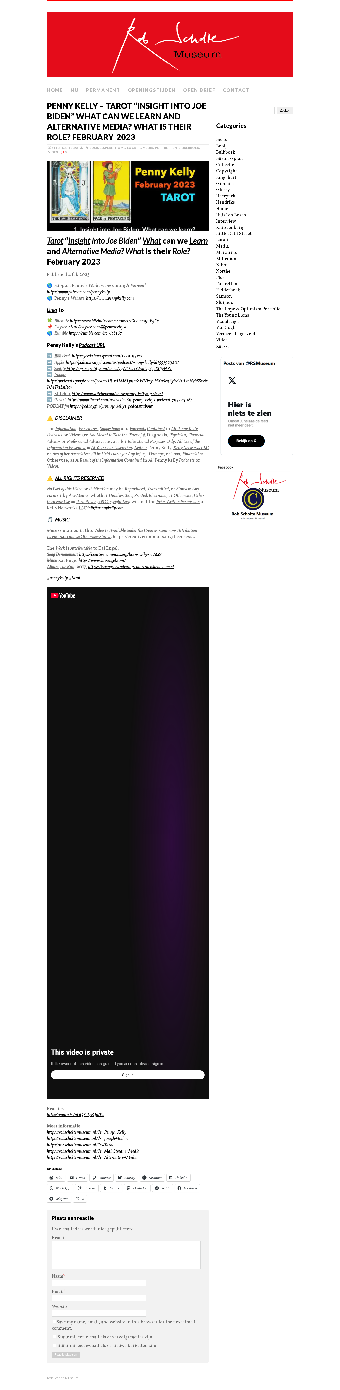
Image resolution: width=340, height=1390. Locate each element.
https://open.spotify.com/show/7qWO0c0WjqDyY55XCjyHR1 (119, 369)
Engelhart (226, 178)
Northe (223, 271)
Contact (236, 90)
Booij (221, 146)
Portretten (166, 148)
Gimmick (225, 184)
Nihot (222, 265)
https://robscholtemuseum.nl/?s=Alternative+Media (92, 1158)
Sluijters (224, 303)
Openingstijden (152, 90)
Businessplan (101, 148)
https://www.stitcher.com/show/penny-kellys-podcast (117, 394)
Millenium (227, 259)
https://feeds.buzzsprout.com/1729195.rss (107, 356)
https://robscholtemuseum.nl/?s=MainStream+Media (93, 1151)
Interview (226, 221)
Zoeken (285, 110)
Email (58, 1292)
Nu (75, 90)
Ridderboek (188, 148)
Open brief (199, 90)
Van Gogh (226, 328)
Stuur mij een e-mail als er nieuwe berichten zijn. (108, 1346)
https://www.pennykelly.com (109, 298)
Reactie (59, 1238)
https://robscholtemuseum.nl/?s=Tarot (80, 1145)
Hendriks (225, 202)
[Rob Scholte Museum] (170, 43)
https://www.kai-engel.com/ (102, 561)
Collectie (225, 165)
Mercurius (226, 253)
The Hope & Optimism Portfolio (248, 309)
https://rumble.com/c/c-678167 (95, 333)
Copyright (226, 171)
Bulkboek (225, 152)
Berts (221, 140)
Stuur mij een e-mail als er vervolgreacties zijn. (106, 1337)
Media (148, 148)
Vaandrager (227, 322)
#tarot (74, 578)
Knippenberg (229, 228)
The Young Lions (232, 315)
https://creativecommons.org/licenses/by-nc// (120, 555)
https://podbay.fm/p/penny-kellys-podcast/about (111, 406)
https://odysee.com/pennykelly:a (97, 327)
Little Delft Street (234, 234)
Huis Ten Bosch (231, 215)
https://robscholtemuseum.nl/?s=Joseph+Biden (87, 1139)
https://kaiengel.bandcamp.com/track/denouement (131, 567)
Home (55, 90)
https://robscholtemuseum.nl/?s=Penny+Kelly (86, 1132)
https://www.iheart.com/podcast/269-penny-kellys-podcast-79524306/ (129, 400)
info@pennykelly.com (105, 508)
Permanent (103, 90)
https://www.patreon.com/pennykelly (78, 292)
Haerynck (225, 196)
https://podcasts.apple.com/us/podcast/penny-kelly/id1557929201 (122, 363)
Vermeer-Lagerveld (235, 334)
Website (60, 1307)
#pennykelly (57, 578)
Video (53, 152)
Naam (57, 1276)
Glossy (223, 190)
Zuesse (223, 347)
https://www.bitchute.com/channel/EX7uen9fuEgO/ (114, 321)
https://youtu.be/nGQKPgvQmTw (75, 1115)
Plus (220, 278)
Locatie (134, 148)
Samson (224, 296)
